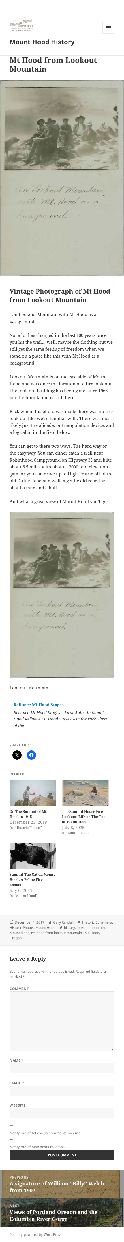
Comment (21, 988)
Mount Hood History (42, 41)
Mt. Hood (91, 932)
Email (17, 1082)
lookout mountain (91, 927)
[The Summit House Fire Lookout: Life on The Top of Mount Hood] (85, 793)
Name (17, 1060)
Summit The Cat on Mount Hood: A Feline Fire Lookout (32, 879)
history (69, 927)
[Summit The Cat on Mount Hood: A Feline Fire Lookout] (33, 856)
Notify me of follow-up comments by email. (47, 1133)
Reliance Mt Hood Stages (39, 704)
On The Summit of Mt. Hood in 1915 (29, 814)
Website (18, 1105)
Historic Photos (22, 927)
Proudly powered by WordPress (35, 1234)
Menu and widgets (108, 33)
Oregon (16, 937)
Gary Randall (63, 922)
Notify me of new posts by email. (38, 1146)
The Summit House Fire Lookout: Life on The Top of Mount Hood (84, 816)
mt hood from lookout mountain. (57, 932)
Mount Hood (45, 927)
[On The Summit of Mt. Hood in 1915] (33, 793)
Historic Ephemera (97, 922)
